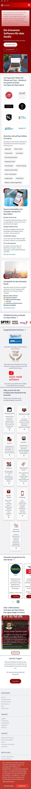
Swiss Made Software (9, 308)
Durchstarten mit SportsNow (7, 744)
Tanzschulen (19, 153)
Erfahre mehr (16, 652)
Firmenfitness (20, 178)
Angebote (3, 718)
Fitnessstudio (8, 153)
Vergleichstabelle (5, 723)
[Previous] (13, 601)
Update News (4, 746)
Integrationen (4, 725)
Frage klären (15, 681)
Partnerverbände (5, 704)
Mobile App (3, 727)
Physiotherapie (9, 166)
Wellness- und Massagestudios (13, 182)
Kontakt (3, 742)
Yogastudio (8, 149)
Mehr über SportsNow (9, 254)
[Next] (18, 601)
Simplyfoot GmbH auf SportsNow (13, 647)
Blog (2, 706)
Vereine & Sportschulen (11, 170)
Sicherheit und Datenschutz (7, 757)
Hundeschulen (8, 178)
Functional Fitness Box (11, 157)
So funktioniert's (10, 49)
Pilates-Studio (18, 149)
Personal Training (21, 166)
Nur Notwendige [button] (9, 786)
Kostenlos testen (10, 44)
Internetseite (16, 596)
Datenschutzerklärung (6, 759)
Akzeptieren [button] (22, 786)
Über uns (3, 697)
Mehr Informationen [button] (9, 781)
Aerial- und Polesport (10, 174)
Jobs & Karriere (4, 708)
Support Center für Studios (7, 737)
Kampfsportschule (10, 161)
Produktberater (4, 721)
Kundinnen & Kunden (6, 701)
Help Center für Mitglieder (7, 740)
